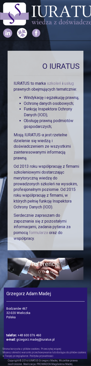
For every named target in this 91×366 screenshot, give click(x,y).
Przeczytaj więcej (51, 348)
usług (69, 83)
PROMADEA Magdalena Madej (55, 364)
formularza (39, 232)
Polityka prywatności (41, 356)
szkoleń (54, 83)
